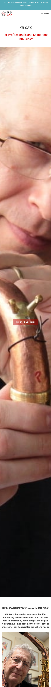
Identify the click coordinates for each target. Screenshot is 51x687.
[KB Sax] (6, 13)
